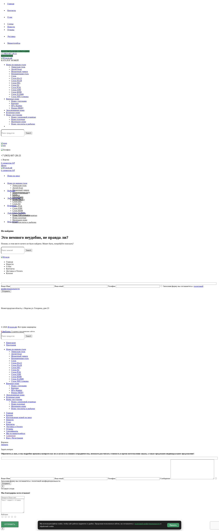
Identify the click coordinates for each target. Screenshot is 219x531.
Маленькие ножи (18, 122)
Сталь (13, 76)
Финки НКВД (17, 108)
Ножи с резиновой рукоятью (23, 117)
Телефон (112, 286)
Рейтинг (4, 514)
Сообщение (165, 478)
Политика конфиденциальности (15, 312)
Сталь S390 (16, 90)
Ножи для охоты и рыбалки (23, 124)
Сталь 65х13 (16, 78)
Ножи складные (18, 119)
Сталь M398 (16, 92)
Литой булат (16, 69)
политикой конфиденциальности (147, 524)
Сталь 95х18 (16, 81)
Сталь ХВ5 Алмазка (20, 97)
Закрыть (4, 444)
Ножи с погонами (19, 101)
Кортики (15, 103)
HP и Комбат (16, 106)
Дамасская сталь (18, 67)
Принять (173, 525)
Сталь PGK (16, 87)
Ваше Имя (5, 286)
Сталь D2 (15, 85)
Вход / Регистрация (14, 438)
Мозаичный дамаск (19, 71)
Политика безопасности (11, 315)
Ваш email (59, 286)
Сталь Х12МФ (17, 94)
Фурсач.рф (12, 327)
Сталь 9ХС (16, 83)
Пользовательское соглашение (14, 319)
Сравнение (11, 436)
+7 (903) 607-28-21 (9, 53)
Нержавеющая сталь (20, 74)
